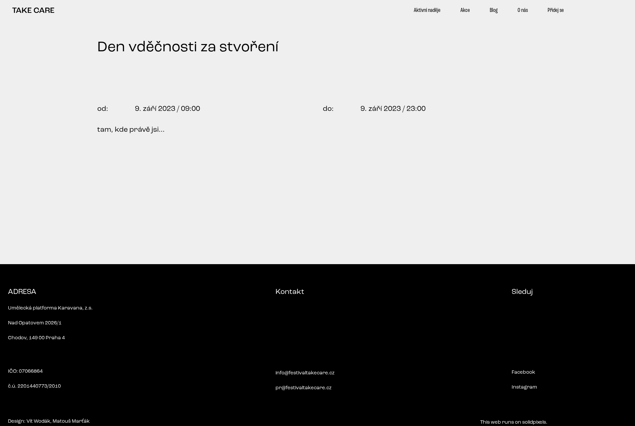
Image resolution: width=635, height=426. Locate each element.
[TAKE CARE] (33, 10)
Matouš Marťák (71, 421)
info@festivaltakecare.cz (305, 373)
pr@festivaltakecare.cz (303, 388)
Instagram (524, 387)
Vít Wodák (38, 421)
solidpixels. (534, 422)
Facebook (523, 372)
